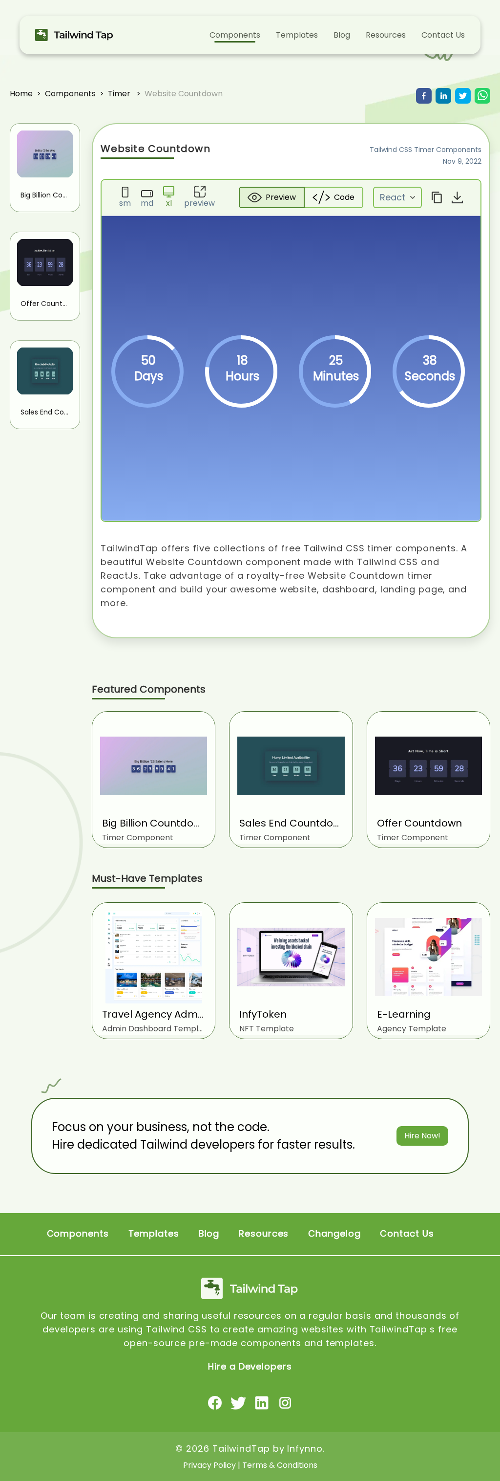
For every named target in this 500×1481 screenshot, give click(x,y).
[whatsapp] (482, 96)
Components (234, 35)
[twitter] (463, 96)
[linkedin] (443, 96)
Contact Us (443, 35)
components (70, 93)
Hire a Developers (250, 1366)
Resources (386, 35)
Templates (297, 35)
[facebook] (424, 96)
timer (119, 93)
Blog (341, 35)
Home (21, 93)
